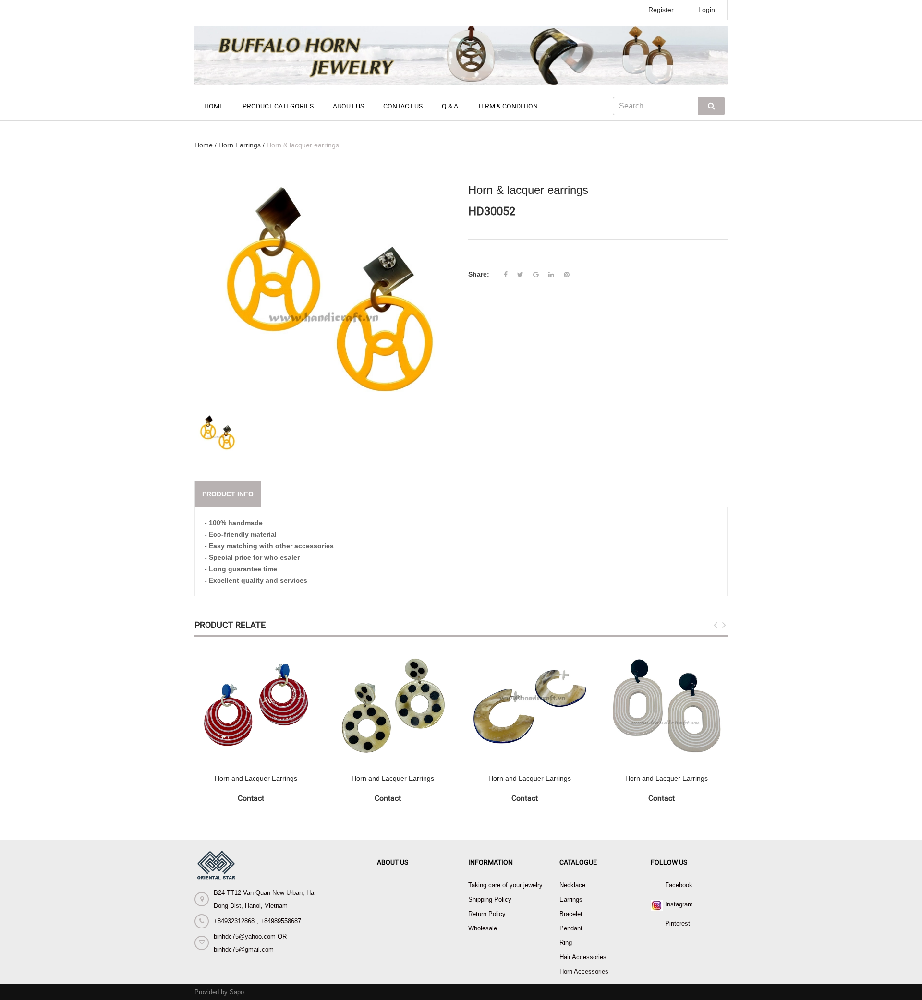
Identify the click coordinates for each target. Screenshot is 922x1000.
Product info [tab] (228, 494)
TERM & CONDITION (507, 106)
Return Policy (487, 913)
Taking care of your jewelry (505, 885)
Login (706, 9)
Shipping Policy (489, 899)
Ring (565, 942)
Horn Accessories (583, 971)
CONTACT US (403, 106)
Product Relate (230, 625)
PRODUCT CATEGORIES (278, 106)
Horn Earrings (239, 145)
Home (203, 145)
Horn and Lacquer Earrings (256, 778)
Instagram (679, 904)
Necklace (572, 885)
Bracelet (570, 913)
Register (661, 9)
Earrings (570, 899)
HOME (213, 106)
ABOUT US (348, 106)
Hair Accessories (583, 957)
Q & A (450, 106)
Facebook (678, 885)
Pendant (570, 928)
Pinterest (677, 923)
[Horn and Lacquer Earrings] (255, 705)
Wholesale (482, 928)
